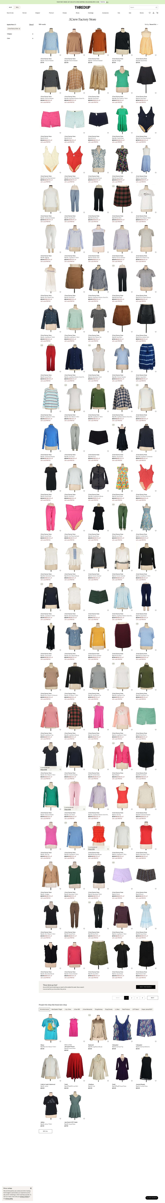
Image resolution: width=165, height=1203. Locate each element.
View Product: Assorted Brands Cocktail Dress (146, 1071)
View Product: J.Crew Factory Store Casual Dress (146, 45)
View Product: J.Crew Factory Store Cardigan (122, 45)
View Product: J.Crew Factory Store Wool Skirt (122, 203)
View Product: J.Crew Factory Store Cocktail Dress (146, 522)
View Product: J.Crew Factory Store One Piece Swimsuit (146, 124)
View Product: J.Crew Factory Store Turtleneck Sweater (98, 45)
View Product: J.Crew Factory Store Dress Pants (98, 203)
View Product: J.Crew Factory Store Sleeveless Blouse (98, 164)
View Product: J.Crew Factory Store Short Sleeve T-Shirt (122, 84)
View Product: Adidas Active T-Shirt (50, 1109)
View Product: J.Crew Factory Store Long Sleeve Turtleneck (146, 442)
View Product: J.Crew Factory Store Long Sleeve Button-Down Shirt (74, 84)
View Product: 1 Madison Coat (98, 1071)
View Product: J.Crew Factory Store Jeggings (50, 243)
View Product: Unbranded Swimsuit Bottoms (146, 1032)
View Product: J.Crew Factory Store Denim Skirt (146, 959)
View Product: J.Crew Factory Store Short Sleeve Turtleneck (50, 681)
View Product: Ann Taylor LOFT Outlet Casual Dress (74, 1109)
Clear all (31, 24)
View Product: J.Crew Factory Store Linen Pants (74, 442)
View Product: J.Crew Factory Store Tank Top (122, 800)
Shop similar (44, 769)
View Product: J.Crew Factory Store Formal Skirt (146, 760)
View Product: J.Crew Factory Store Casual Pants (74, 203)
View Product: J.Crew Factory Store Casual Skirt (98, 84)
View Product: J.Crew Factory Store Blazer (122, 760)
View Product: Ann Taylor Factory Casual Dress (74, 1032)
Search (132, 7)
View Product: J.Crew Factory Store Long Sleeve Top (98, 681)
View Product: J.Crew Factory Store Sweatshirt (146, 402)
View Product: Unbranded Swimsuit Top (122, 1032)
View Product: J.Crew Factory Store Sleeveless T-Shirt (98, 363)
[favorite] (60, 55)
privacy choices (24, 1196)
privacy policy (9, 1198)
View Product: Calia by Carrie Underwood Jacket (50, 1071)
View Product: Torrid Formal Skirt (74, 1071)
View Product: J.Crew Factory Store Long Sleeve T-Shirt (74, 243)
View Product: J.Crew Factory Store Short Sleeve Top (146, 243)
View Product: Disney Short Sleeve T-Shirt (50, 1032)
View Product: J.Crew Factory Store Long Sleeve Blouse (98, 482)
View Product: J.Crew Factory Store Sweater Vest (98, 243)
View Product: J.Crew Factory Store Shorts (50, 124)
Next (152, 997)
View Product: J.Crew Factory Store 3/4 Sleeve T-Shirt (74, 681)
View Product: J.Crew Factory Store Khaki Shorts (146, 721)
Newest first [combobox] (153, 24)
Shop (10, 7)
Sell (17, 7)
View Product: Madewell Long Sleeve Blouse (98, 1032)
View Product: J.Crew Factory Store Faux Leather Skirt (146, 323)
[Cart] (157, 13)
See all (45, 1131)
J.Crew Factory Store (13, 29)
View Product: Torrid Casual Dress (122, 1071)
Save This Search (146, 987)
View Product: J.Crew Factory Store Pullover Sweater (50, 45)
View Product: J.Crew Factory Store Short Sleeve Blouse (146, 283)
